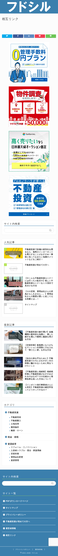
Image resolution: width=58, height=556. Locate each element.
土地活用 (15, 424)
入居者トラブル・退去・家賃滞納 (26, 450)
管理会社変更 (17, 457)
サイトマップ (12, 508)
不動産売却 (16, 417)
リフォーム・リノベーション (24, 447)
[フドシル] (29, 11)
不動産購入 (16, 421)
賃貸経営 (12, 444)
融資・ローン (17, 430)
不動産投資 (13, 412)
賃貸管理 (15, 460)
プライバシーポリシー (16, 515)
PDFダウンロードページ (17, 501)
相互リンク (11, 535)
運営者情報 (11, 528)
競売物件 (15, 427)
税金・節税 (13, 437)
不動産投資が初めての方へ (18, 521)
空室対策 (15, 454)
